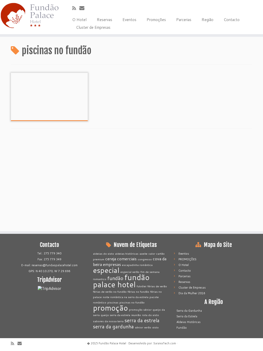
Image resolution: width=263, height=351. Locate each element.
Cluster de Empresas (93, 27)
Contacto (232, 19)
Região (207, 19)
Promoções (156, 19)
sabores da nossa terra (108, 321)
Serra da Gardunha (189, 311)
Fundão (181, 328)
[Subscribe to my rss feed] (75, 8)
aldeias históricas (126, 253)
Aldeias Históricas (188, 322)
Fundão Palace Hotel (112, 343)
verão (147, 327)
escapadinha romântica (137, 265)
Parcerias (183, 19)
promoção (110, 307)
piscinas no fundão (132, 302)
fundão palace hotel (121, 281)
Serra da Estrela (186, 316)
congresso (145, 259)
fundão (115, 278)
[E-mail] (83, 7)
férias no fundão (138, 291)
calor (151, 253)
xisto (155, 327)
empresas (112, 264)
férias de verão (157, 286)
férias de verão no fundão (110, 291)
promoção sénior (140, 309)
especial (106, 270)
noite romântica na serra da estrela (125, 297)
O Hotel (79, 19)
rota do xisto (150, 315)
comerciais (127, 259)
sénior (139, 327)
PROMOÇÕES (187, 259)
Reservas (104, 19)
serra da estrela (142, 320)
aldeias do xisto (103, 253)
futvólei (141, 286)
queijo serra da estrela (115, 315)
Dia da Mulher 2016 (192, 293)
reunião (136, 315)
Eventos (129, 19)
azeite (143, 253)
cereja (110, 259)
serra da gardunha (113, 326)
